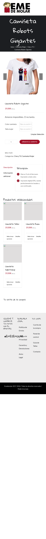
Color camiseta (11, 124)
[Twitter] (9, 357)
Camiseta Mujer (28, 156)
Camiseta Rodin (33, 224)
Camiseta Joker (12, 224)
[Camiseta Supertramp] (12, 253)
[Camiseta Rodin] (33, 211)
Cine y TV (17, 156)
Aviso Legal (21, 355)
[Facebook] (9, 348)
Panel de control (36, 335)
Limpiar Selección (37, 134)
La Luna (25, 389)
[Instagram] (9, 366)
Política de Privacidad (23, 338)
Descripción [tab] (8, 167)
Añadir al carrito (29, 142)
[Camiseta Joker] (12, 211)
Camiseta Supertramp (10, 268)
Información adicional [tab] (8, 174)
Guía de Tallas (36, 344)
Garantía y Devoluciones (23, 347)
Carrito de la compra (37, 326)
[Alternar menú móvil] (42, 8)
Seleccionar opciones (10, 238)
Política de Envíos (23, 329)
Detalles (17, 236)
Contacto (36, 352)
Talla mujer (9, 129)
